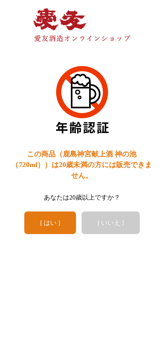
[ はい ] (50, 222)
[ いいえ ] (111, 222)
